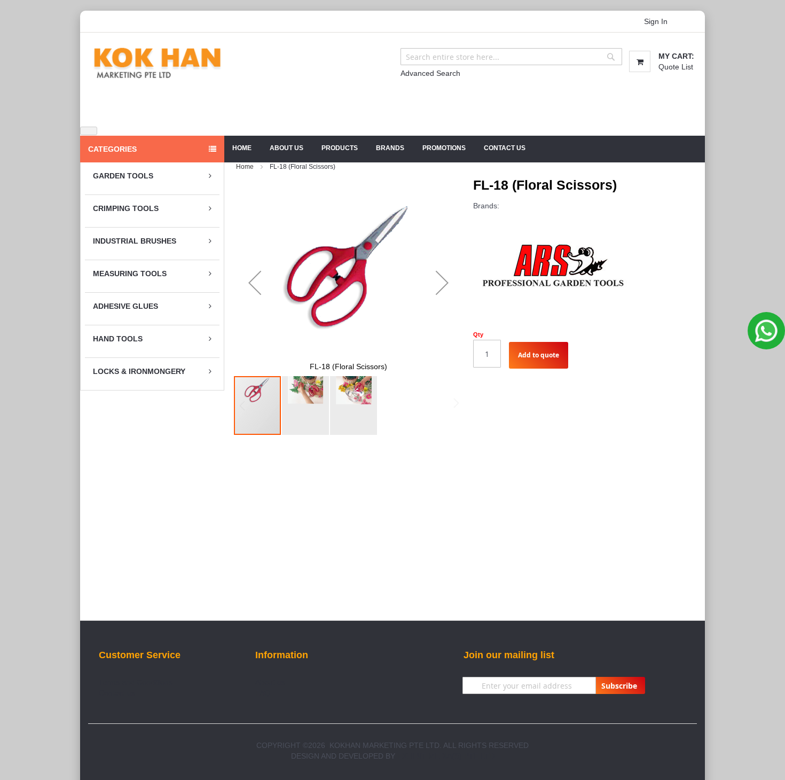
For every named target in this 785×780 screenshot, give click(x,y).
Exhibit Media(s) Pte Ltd (445, 756)
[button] (254, 283)
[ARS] (553, 263)
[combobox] (511, 56)
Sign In (656, 21)
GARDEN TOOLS (123, 175)
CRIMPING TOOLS (126, 208)
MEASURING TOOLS (130, 273)
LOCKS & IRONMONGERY (139, 371)
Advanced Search (430, 73)
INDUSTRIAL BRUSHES (134, 241)
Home (242, 148)
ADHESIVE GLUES (125, 306)
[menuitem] (286, 148)
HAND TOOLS (118, 338)
